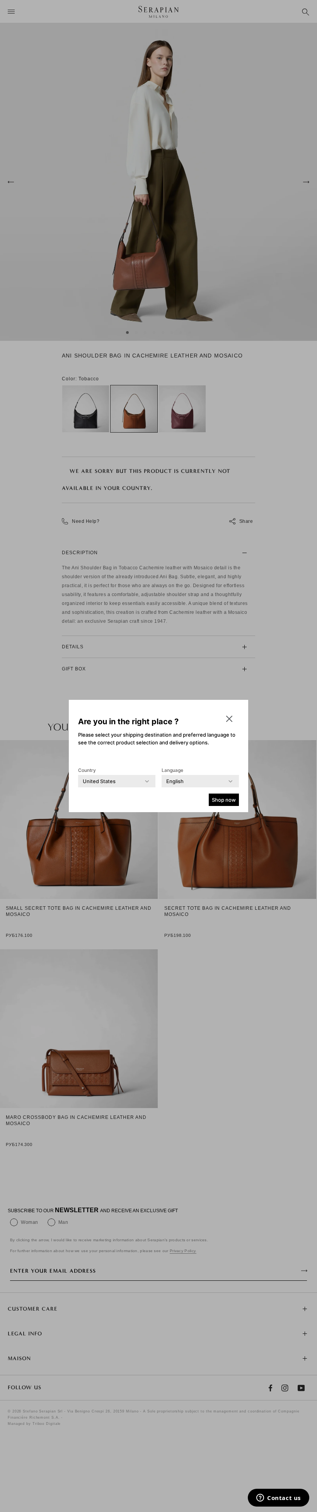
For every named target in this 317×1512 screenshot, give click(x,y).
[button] (229, 719)
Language (172, 770)
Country (87, 770)
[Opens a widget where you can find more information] (278, 1498)
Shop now (224, 800)
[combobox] (99, 781)
